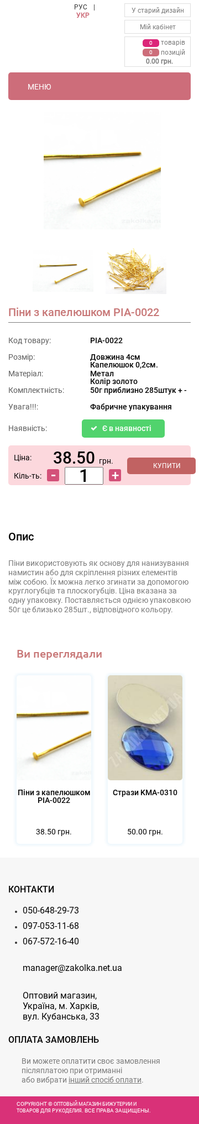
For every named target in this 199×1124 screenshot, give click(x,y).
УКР (83, 15)
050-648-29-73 (51, 910)
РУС (80, 7)
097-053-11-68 (51, 926)
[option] (63, 274)
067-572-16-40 (51, 941)
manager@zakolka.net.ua (72, 968)
